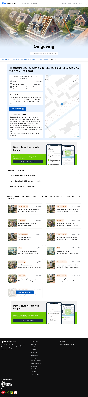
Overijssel (34, 366)
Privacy (62, 341)
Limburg (33, 358)
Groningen (34, 355)
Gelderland (34, 352)
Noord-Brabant (36, 361)
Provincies (25, 3)
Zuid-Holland (35, 374)
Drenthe (33, 344)
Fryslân (33, 350)
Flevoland (34, 347)
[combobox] (73, 3)
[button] (62, 104)
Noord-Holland (36, 363)
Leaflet (77, 137)
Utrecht (33, 369)
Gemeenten (34, 3)
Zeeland (33, 371)
